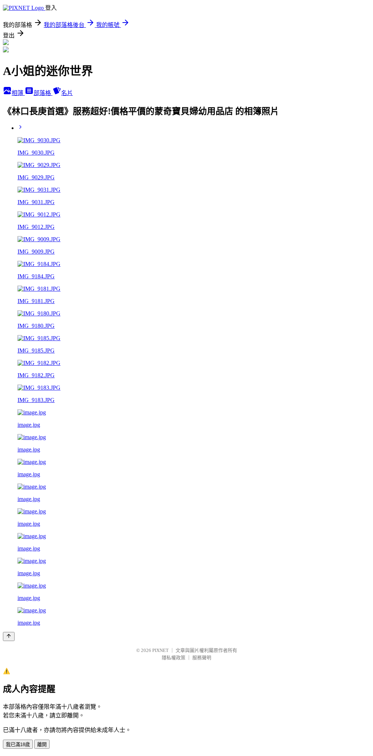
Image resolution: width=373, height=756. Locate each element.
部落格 (43, 93)
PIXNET (160, 650)
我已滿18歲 (18, 744)
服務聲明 (201, 657)
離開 (42, 744)
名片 (67, 93)
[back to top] (9, 636)
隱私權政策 (173, 657)
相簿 (18, 93)
